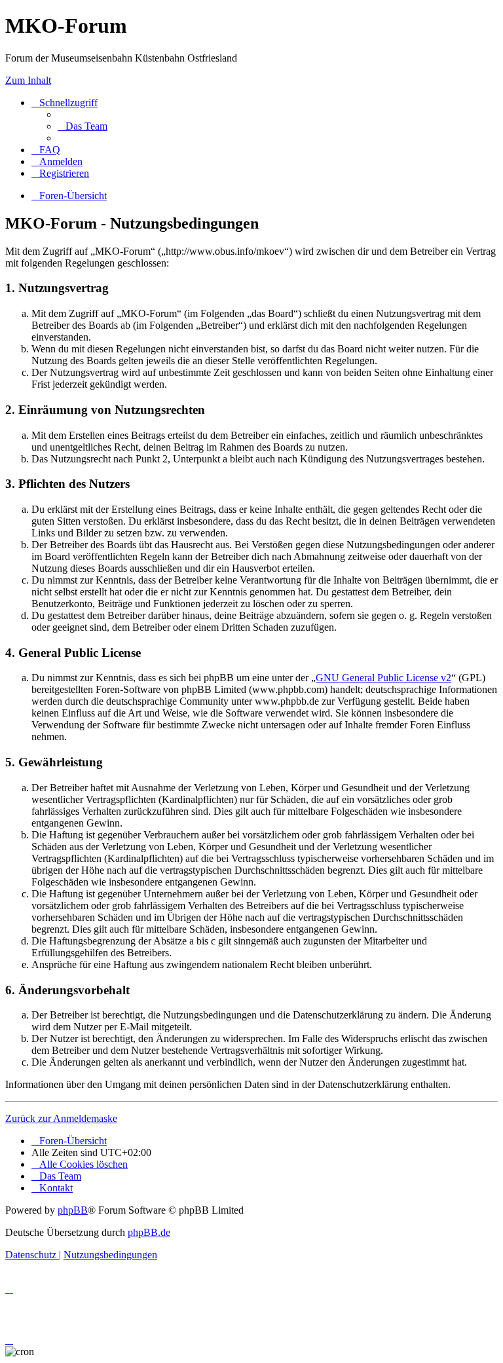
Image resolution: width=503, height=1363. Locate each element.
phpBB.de (149, 1232)
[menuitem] (82, 126)
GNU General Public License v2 (383, 677)
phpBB (73, 1210)
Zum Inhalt (28, 80)
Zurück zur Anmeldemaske (61, 1118)
